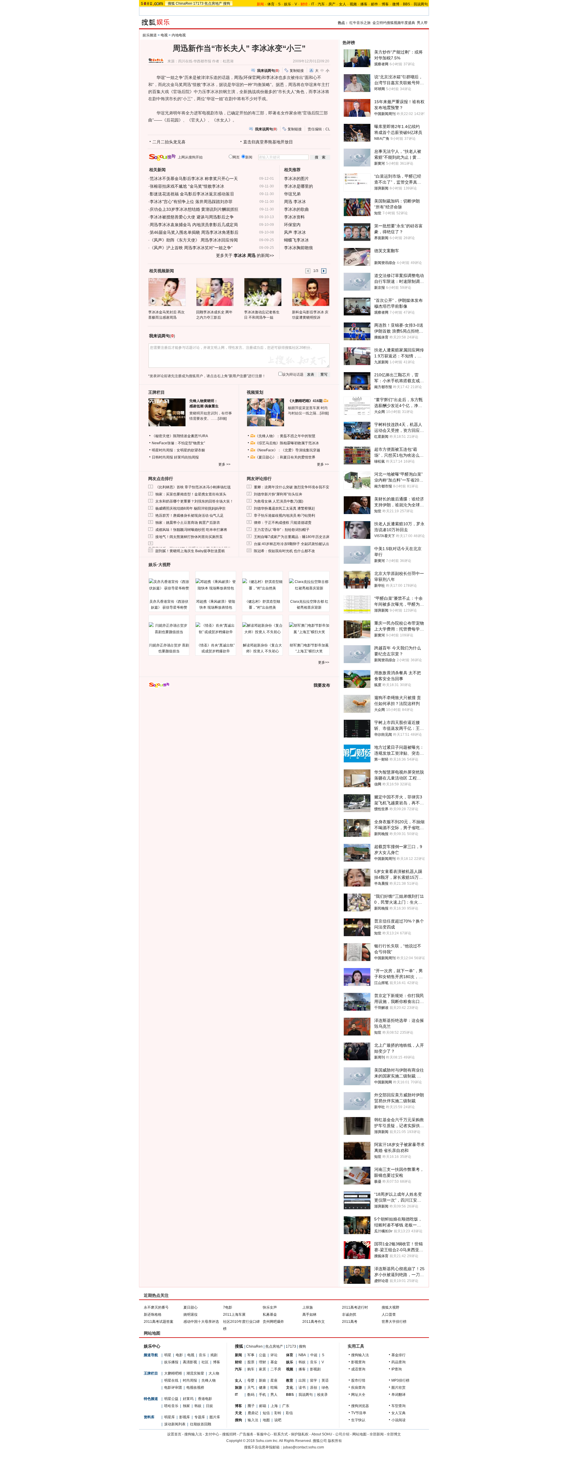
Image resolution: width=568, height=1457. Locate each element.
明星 (167, 1355)
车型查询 (398, 1406)
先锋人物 (208, 1380)
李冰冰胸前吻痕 (298, 247)
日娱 (209, 1406)
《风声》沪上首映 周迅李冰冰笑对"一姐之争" (191, 247)
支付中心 (212, 1434)
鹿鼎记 (253, 1413)
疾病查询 (358, 1387)
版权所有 (335, 1441)
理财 (262, 1362)
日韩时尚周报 (162, 457)
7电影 (227, 1307)
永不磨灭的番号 (156, 1307)
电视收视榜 (195, 1387)
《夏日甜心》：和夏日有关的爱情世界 (285, 457)
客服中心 (263, 1434)
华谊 (160, 77)
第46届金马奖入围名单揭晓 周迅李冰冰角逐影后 (194, 232)
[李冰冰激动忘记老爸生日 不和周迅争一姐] (262, 292)
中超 (313, 1355)
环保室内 (292, 224)
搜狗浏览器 (360, 1406)
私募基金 (270, 1314)
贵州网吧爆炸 (273, 1322)
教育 (289, 1380)
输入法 (253, 1420)
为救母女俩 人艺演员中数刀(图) (278, 501)
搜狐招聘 (229, 1434)
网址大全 (358, 1395)
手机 (262, 1395)
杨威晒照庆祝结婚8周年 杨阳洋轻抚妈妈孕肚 (190, 508)
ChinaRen (184, 3)
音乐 (202, 1355)
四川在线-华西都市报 (194, 61)
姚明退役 (190, 1314)
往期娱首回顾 (200, 1424)
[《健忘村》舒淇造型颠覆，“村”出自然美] (262, 585)
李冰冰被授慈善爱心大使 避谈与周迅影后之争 (192, 217)
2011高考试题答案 (158, 1322)
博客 (385, 4)
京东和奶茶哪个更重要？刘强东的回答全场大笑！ (194, 501)
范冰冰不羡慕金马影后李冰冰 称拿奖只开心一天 (194, 178)
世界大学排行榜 (394, 1322)
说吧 (277, 1420)
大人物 (214, 1373)
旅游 (238, 1387)
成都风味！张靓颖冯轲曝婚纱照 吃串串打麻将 (191, 530)
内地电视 (179, 35)
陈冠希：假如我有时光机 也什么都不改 (284, 551)
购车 (250, 1369)
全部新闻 (376, 1434)
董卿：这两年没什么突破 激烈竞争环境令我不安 (291, 487)
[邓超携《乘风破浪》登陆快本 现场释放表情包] (216, 585)
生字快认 (358, 1420)
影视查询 (358, 1362)
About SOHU (322, 1434)
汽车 (321, 4)
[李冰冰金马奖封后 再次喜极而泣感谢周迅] (166, 292)
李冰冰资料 (294, 217)
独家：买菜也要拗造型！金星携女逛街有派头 (190, 494)
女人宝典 (398, 1413)
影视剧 (315, 1369)
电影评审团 (173, 1387)
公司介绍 (342, 1434)
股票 (250, 1362)
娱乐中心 (152, 1346)
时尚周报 (190, 1380)
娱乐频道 (150, 35)
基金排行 (398, 1355)
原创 (313, 1387)
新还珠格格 (153, 1314)
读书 (302, 1387)
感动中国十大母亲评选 (201, 1322)
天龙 (238, 1413)
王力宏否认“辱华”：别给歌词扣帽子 (281, 530)
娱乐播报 (171, 1362)
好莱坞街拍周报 (186, 457)
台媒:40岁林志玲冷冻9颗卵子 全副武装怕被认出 (291, 544)
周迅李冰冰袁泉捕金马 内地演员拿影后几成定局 (194, 224)
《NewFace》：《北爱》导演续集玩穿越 (287, 450)
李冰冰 (272, 77)
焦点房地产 (213, 3)
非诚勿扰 (349, 1314)
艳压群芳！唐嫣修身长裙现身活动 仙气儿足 (189, 515)
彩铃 (277, 1413)
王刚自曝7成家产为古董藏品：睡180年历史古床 (292, 537)
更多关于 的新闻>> (245, 255)
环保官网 (252, 77)
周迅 (238, 77)
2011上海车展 (234, 1314)
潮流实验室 (195, 1373)
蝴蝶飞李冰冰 (296, 240)
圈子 (251, 1406)
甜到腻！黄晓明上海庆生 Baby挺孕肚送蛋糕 (190, 551)
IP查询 (396, 1369)
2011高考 (349, 1322)
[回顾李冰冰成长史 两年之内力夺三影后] (214, 292)
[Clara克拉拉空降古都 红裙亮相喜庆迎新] (309, 585)
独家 (186, 1406)
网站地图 (359, 1434)
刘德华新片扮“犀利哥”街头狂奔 (278, 494)
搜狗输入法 (360, 1355)
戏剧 (213, 1355)
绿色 (325, 1387)
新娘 (262, 1380)
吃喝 (273, 1387)
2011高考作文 (313, 1322)
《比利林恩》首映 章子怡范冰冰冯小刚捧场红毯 (193, 487)
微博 (395, 4)
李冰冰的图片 (296, 178)
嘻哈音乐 (171, 1406)
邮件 (374, 4)
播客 (363, 4)
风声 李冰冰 (295, 232)
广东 (285, 1406)
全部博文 (394, 1434)
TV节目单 (358, 1413)
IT (312, 4)
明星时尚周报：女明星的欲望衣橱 (178, 450)
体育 (271, 4)
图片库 (214, 1417)
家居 (262, 1369)
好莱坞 (188, 1399)
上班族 (307, 1307)
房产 (331, 4)
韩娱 (197, 1406)
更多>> (323, 662)
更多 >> (224, 464)
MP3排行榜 (400, 1380)
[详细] (222, 418)
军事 (250, 1355)
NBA (302, 1355)
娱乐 (287, 4)
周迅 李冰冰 (295, 201)
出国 (302, 1380)
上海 (274, 1406)
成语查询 (358, 1369)
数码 (250, 1395)
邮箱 (262, 1406)
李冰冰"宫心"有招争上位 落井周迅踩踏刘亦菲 (191, 201)
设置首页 (174, 1434)
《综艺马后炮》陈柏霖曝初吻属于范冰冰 (287, 443)
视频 (353, 4)
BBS (406, 4)
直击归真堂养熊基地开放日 (268, 142)
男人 (273, 1395)
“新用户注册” (238, 376)
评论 (273, 1355)
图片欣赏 (398, 1387)
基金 (273, 1362)
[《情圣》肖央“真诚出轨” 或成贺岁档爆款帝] (216, 629)
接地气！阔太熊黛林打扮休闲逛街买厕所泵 (189, 537)
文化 (289, 1387)
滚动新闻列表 (174, 1424)
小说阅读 (398, 1420)
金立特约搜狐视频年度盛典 (393, 23)
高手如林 (309, 1314)
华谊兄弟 (292, 194)
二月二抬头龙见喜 (168, 142)
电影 (179, 1355)
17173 (198, 3)
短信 (266, 1413)
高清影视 (190, 1362)
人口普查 (389, 1314)
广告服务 (246, 1434)
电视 (164, 35)
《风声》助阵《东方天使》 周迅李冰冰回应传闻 (194, 240)
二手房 (275, 1369)
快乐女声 (270, 1307)
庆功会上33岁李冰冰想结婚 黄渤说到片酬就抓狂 (194, 209)
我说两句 (421, 4)
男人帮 (422, 23)
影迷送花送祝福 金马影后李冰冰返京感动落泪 (192, 194)
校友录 (322, 1395)
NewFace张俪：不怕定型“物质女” (178, 443)
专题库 (199, 1417)
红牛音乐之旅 (360, 23)
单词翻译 (398, 1395)
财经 (238, 1362)
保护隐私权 (300, 1434)
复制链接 (297, 71)
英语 (325, 1380)
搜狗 (226, 3)
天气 (250, 1387)
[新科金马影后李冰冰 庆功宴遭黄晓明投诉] (310, 292)
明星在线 (171, 1380)
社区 (205, 1362)
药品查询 (398, 1362)
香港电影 (205, 1399)
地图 (266, 1420)
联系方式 (281, 1434)
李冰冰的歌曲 (296, 209)
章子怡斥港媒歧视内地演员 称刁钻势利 (284, 515)
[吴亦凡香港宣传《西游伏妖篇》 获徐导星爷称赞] (169, 585)
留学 (313, 1380)
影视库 (184, 1417)
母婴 (250, 1380)
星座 (273, 1380)
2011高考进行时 (355, 1307)
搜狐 (171, 3)
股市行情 (358, 1380)
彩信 (289, 1413)
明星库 (169, 1417)
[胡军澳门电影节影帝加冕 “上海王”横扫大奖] (309, 629)
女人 (342, 4)
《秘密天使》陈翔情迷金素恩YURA (180, 436)
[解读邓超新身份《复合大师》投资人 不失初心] (262, 629)
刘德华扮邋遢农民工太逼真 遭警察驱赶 (284, 508)
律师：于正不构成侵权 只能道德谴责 (283, 523)
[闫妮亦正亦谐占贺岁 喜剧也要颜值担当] (169, 629)
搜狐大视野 (390, 1307)
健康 (262, 1387)
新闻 (238, 1355)
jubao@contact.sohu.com (303, 1447)
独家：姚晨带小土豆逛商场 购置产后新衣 (187, 523)
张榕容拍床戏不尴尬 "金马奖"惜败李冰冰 (187, 186)
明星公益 (171, 1399)
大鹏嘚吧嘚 (173, 1373)
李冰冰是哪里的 (298, 186)
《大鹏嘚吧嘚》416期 (305, 401)
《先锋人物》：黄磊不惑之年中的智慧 (285, 436)
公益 (262, 1355)
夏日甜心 (190, 1307)
